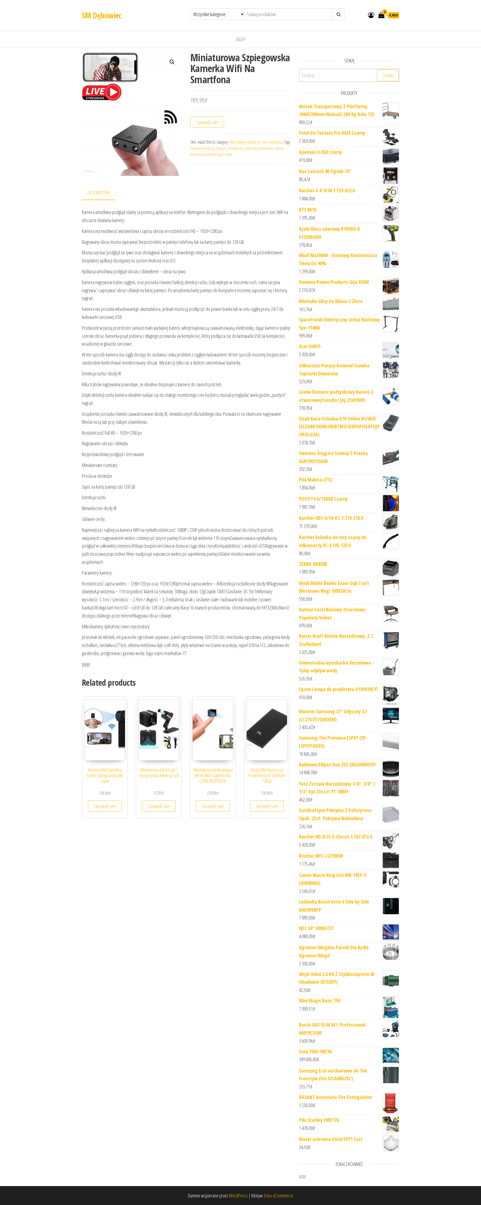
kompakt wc (236, 148)
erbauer (220, 148)
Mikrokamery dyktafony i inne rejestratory (256, 142)
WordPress (238, 1195)
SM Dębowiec (101, 15)
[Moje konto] (371, 15)
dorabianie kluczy (202, 148)
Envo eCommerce (278, 1195)
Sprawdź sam (207, 122)
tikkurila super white (219, 154)
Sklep (240, 39)
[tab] (102, 193)
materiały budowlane (259, 148)
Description (98, 192)
